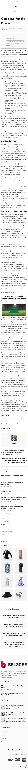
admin (14, 444)
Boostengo (23, 767)
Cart (2, 742)
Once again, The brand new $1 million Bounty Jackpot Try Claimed (12, 490)
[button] (14, 11)
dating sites (4, 528)
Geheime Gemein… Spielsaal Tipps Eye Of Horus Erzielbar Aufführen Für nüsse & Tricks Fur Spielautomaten (13, 460)
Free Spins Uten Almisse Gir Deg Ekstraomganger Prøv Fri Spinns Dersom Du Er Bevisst (13, 498)
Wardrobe (4, 541)
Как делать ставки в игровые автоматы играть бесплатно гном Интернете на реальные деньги (13, 452)
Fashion (3, 534)
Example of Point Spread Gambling (15, 40)
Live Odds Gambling (11, 38)
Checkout (4, 738)
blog (2, 518)
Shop (13, 755)
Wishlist (3, 735)
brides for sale (5, 521)
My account (4, 731)
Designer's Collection (7, 531)
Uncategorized (14, 423)
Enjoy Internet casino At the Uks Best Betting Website (12, 476)
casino (3, 524)
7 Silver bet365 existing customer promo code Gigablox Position (12, 483)
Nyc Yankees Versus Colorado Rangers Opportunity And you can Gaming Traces (16, 43)
